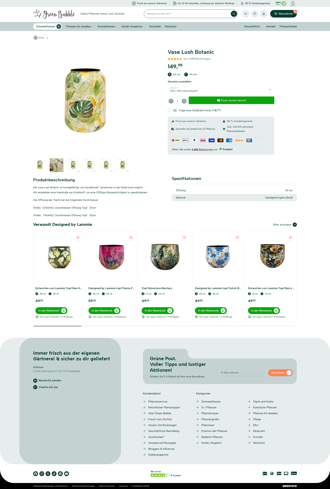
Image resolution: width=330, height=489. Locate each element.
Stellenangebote (158, 454)
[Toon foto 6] (122, 165)
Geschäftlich (252, 26)
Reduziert (171, 26)
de (245, 13)
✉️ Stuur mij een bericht (231, 100)
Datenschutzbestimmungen (83, 486)
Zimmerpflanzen (45, 26)
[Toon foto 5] (106, 165)
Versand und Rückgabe (162, 442)
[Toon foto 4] (89, 165)
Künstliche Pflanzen (265, 407)
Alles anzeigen (282, 224)
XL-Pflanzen (208, 407)
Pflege (257, 419)
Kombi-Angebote (132, 26)
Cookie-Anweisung (107, 486)
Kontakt (271, 26)
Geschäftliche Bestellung (163, 431)
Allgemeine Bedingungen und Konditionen (50, 486)
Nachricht (259, 442)
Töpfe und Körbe (263, 401)
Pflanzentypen (210, 413)
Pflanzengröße (210, 419)
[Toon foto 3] (73, 165)
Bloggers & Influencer (161, 448)
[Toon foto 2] (56, 165)
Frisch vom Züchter (160, 419)
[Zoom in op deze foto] (86, 102)
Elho (255, 425)
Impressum (123, 486)
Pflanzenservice (157, 401)
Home (41, 37)
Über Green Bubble (159, 413)
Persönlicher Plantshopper (164, 407)
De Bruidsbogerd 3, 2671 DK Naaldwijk (56, 371)
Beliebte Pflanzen (212, 437)
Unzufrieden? (156, 437)
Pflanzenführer (288, 26)
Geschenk (155, 26)
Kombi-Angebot (211, 442)
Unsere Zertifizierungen (162, 425)
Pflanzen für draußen (78, 26)
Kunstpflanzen (106, 26)
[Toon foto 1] (40, 165)
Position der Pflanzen (214, 431)
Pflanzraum (207, 425)
